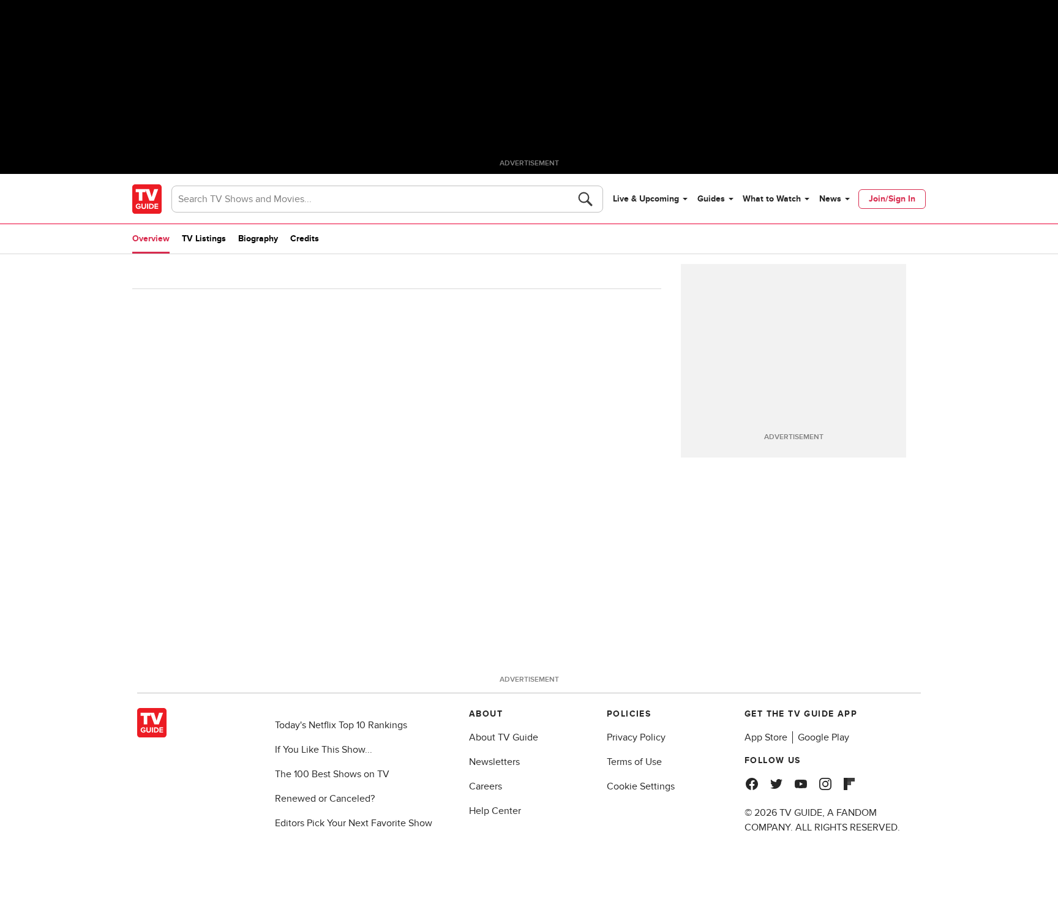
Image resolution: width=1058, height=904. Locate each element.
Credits (304, 238)
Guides (711, 199)
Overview (151, 238)
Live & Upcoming (646, 199)
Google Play (823, 737)
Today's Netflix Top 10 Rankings (341, 725)
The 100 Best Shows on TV (332, 774)
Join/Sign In (892, 199)
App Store (766, 737)
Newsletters (494, 762)
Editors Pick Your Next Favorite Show (353, 823)
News (830, 199)
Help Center (495, 811)
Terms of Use (634, 762)
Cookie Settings (641, 786)
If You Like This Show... (323, 750)
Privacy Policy (636, 737)
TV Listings (204, 238)
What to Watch (772, 199)
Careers (485, 786)
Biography (258, 238)
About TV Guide (503, 737)
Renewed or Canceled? (325, 799)
